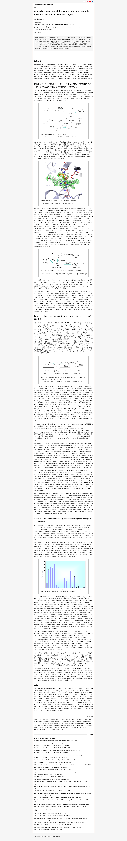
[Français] (93, 1)
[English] (84, 1)
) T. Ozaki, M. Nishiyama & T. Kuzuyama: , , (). (52, 743)
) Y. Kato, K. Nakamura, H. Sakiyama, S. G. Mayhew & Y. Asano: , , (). (57, 750)
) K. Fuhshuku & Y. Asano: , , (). (49, 829)
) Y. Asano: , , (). (44, 738)
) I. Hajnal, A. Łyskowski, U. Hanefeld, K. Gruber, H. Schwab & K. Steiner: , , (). (59, 797)
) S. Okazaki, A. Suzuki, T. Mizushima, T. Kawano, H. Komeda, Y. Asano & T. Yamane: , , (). (63, 764)
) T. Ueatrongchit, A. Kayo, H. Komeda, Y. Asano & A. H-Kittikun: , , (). (61, 804)
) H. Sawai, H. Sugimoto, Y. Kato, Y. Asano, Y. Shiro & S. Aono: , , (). (58, 755)
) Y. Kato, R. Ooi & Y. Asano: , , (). (51, 752)
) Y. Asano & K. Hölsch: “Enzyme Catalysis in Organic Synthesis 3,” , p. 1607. (55, 760)
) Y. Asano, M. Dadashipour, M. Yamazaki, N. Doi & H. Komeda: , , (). (59, 822)
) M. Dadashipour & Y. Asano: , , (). (49, 776)
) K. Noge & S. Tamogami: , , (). (48, 774)
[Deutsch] (90, 1)
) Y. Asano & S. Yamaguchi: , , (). (50, 757)
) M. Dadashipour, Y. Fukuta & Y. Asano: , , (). (53, 824)
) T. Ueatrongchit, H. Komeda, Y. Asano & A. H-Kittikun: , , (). (58, 827)
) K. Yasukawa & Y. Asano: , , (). (50, 767)
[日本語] (87, 1)
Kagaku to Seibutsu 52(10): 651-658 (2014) (44, 4)
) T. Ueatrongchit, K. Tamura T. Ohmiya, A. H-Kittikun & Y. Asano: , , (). (60, 806)
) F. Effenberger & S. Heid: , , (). (51, 784)
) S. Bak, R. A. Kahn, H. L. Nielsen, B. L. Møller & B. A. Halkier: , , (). (57, 772)
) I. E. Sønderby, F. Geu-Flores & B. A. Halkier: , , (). (54, 769)
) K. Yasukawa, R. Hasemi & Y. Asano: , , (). (53, 762)
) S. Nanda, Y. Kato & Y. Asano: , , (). (50, 813)
